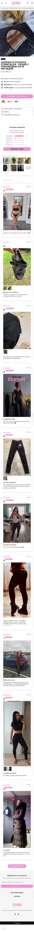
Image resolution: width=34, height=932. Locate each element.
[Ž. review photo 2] (5, 769)
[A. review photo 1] (17, 590)
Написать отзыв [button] (17, 149)
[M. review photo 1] (17, 457)
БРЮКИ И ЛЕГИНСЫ (15, 8)
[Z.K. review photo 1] (17, 395)
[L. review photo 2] (5, 288)
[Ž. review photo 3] (10, 769)
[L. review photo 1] (17, 267)
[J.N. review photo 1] (17, 211)
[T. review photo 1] (17, 819)
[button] (9, 136)
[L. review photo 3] (10, 288)
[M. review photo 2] (5, 478)
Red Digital (29, 910)
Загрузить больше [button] (17, 866)
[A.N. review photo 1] (17, 330)
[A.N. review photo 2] (5, 352)
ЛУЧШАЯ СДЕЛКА (28, 8)
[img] (6, 187)
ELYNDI (16, 3)
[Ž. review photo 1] (17, 733)
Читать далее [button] (7, 625)
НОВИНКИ (4, 8)
